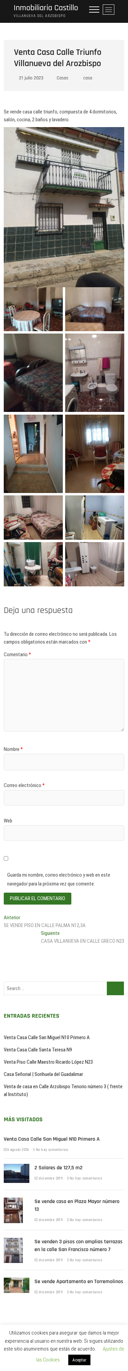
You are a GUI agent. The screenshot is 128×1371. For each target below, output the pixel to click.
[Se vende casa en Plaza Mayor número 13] (13, 1201)
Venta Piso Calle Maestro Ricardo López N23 (48, 1062)
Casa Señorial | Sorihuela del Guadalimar (43, 1074)
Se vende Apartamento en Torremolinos (78, 1281)
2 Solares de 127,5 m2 (58, 1167)
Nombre (13, 749)
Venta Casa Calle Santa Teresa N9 (38, 1050)
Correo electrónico (24, 785)
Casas (62, 78)
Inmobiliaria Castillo (46, 8)
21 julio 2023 (30, 78)
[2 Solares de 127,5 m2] (16, 1168)
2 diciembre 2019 (49, 1178)
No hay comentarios (51, 1149)
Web (8, 821)
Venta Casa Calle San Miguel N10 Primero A (47, 1037)
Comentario (17, 654)
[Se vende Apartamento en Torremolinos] (16, 1281)
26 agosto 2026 (17, 1149)
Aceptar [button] (79, 1359)
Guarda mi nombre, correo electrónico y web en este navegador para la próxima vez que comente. (58, 879)
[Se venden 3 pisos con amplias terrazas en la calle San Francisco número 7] (13, 1241)
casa (87, 78)
